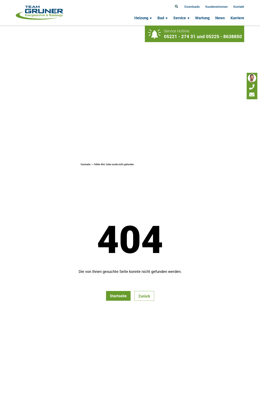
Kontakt (238, 7)
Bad (160, 17)
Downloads (192, 7)
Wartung (202, 17)
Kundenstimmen (216, 7)
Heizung (141, 17)
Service (179, 17)
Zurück (144, 295)
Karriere (237, 17)
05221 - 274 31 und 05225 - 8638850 (203, 36)
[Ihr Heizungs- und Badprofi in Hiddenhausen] (39, 13)
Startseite (85, 164)
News (220, 17)
